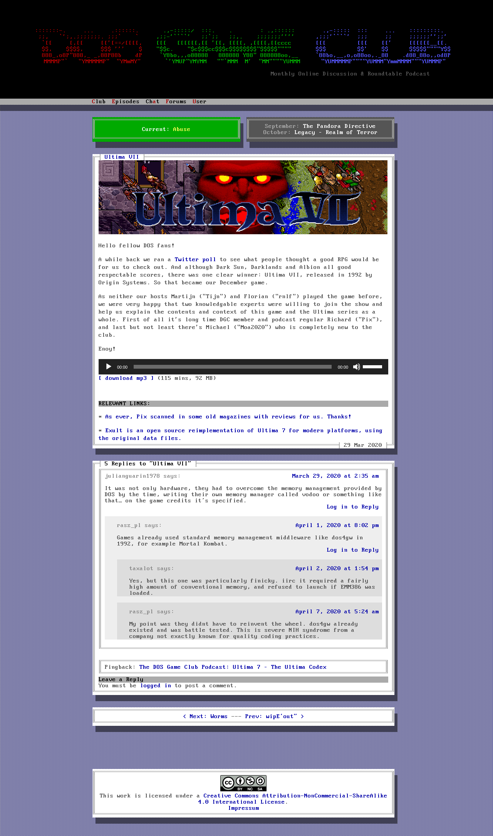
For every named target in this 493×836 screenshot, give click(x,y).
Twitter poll (195, 260)
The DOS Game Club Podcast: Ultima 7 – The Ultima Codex (233, 667)
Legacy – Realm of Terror (336, 132)
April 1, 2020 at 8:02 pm (337, 525)
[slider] (373, 366)
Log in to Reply (353, 507)
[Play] (108, 367)
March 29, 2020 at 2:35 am (335, 476)
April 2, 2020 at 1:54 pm (337, 569)
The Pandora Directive (339, 126)
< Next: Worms (205, 716)
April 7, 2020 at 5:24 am (337, 612)
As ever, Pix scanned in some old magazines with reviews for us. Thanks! (229, 417)
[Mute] (357, 367)
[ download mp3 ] (126, 378)
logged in (155, 686)
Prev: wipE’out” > (274, 716)
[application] (243, 366)
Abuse (182, 129)
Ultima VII (122, 157)
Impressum (243, 808)
